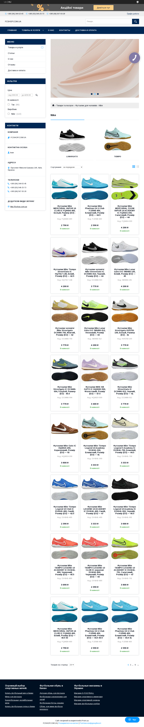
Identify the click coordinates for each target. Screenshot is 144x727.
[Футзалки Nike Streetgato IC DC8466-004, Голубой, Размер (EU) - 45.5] (65, 369)
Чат (134, 720)
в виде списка (137, 167)
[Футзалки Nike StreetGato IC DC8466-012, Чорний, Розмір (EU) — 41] (125, 369)
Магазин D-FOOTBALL (84, 693)
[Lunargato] (72, 139)
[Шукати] (135, 21)
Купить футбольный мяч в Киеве (19, 693)
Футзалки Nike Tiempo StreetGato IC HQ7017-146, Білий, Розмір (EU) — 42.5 (64, 272)
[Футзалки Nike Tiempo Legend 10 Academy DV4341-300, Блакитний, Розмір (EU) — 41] (95, 428)
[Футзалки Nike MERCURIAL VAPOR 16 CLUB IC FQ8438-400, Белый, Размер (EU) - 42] (65, 188)
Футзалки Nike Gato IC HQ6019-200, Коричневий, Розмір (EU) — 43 (64, 449)
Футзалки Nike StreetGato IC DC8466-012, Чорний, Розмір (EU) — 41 (124, 390)
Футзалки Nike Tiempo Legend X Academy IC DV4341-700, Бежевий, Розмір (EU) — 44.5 (124, 449)
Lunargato (72, 157)
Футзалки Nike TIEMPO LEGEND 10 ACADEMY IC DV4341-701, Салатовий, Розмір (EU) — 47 (125, 570)
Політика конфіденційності (90, 723)
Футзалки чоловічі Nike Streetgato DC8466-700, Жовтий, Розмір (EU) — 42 (64, 331)
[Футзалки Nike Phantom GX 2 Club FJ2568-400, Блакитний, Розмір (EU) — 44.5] (95, 188)
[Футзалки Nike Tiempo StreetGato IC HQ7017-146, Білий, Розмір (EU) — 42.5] (65, 252)
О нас (51, 30)
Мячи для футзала (13, 697)
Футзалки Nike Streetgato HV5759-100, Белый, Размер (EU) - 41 (125, 331)
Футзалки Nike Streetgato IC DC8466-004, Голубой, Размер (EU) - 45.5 (64, 390)
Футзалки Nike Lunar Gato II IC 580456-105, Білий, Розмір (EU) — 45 (124, 272)
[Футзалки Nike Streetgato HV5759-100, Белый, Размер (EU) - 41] (125, 310)
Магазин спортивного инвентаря (88, 697)
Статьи (11, 53)
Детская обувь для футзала (52, 693)
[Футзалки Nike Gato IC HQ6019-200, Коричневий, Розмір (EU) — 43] (65, 428)
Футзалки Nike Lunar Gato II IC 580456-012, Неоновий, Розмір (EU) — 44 (94, 331)
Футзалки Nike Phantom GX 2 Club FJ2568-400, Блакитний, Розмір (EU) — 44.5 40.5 (94, 633)
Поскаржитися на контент (68, 723)
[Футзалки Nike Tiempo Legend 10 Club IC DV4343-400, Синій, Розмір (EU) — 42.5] (65, 489)
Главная (12, 30)
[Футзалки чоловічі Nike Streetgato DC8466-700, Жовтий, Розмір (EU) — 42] (65, 310)
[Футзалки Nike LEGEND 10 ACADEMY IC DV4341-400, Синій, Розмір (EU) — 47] (95, 489)
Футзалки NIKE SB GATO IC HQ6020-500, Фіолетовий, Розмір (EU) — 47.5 (95, 390)
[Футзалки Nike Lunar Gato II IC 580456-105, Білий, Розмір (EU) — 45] (125, 252)
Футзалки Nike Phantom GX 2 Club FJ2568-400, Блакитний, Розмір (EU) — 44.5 (94, 210)
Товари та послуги (64, 105)
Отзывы (11, 65)
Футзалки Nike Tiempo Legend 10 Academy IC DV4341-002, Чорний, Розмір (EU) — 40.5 (124, 510)
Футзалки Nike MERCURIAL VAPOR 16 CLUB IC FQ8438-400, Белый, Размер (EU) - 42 (64, 210)
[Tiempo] (117, 139)
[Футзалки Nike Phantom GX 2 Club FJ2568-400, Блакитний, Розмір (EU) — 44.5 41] (125, 611)
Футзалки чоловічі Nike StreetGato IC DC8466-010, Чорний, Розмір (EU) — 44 (94, 272)
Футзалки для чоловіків (86, 105)
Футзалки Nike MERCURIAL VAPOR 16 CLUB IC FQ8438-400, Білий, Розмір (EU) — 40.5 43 (64, 633)
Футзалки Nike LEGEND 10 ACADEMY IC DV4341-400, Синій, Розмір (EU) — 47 (95, 510)
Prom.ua (85, 721)
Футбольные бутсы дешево (52, 703)
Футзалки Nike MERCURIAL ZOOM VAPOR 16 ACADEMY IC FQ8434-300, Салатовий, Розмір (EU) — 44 (124, 211)
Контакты (64, 30)
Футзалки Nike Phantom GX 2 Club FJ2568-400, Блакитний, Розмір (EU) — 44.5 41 (124, 633)
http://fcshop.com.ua (18, 207)
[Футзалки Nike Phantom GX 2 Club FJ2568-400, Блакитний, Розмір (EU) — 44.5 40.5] (95, 611)
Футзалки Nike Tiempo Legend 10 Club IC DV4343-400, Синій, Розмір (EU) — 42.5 (64, 510)
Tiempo (117, 157)
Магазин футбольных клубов (87, 704)
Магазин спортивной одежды (87, 700)
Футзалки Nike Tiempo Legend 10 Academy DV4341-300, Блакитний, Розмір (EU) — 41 (94, 450)
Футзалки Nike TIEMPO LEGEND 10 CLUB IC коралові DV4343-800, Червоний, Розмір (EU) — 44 (95, 571)
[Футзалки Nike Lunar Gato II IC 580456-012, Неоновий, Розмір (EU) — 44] (95, 310)
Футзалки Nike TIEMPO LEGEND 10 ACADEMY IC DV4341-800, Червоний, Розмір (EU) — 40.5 (65, 570)
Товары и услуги (31, 30)
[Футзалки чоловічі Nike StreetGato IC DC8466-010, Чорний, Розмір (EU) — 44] (95, 252)
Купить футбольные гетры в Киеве (20, 706)
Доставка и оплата (85, 30)
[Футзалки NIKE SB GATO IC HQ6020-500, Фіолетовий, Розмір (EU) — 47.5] (95, 369)
